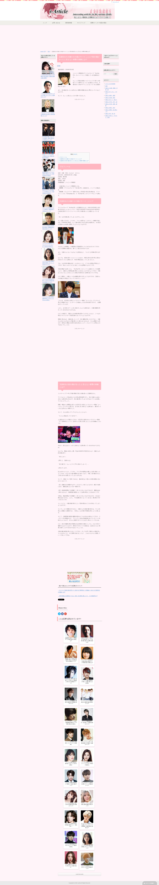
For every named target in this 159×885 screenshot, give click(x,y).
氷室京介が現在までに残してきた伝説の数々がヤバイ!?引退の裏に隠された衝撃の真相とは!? (87, 640)
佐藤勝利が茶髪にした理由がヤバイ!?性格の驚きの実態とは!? (71, 639)
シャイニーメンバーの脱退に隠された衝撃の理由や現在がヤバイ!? (87, 702)
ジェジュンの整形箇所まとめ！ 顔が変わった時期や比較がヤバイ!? (87, 722)
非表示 (75, 154)
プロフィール (63, 157)
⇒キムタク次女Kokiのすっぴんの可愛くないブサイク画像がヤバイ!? (48, 95)
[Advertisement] (79, 37)
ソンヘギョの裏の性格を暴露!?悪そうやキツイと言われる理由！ (71, 763)
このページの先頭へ (149, 883)
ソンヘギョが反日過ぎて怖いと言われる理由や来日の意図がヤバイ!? (71, 804)
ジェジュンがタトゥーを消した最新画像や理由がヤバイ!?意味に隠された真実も (71, 722)
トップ (45, 22)
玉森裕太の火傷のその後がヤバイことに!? (70, 159)
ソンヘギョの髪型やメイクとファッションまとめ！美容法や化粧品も (87, 763)
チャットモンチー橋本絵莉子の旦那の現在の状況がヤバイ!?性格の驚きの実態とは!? (87, 661)
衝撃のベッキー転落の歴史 (98, 22)
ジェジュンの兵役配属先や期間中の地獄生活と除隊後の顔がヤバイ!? (71, 702)
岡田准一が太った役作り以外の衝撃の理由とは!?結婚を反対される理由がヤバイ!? (71, 660)
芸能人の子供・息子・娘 (111, 102)
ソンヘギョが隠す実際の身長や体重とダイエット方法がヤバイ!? (87, 847)
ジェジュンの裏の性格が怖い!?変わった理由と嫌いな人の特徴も (87, 682)
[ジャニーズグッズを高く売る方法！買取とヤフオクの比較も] (79, 577)
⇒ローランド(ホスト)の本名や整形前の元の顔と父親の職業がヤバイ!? (48, 114)
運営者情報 (68, 22)
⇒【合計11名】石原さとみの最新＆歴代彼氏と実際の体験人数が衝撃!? (48, 76)
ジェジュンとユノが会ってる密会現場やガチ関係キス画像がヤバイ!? (87, 743)
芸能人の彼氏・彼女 (110, 107)
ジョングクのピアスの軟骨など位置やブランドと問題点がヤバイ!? (87, 784)
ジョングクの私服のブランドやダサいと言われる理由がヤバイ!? (87, 867)
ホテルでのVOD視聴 (110, 83)
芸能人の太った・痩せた (111, 99)
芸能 (58, 65)
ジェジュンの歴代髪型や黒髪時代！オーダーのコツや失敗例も (71, 743)
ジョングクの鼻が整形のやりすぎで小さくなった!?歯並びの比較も (71, 845)
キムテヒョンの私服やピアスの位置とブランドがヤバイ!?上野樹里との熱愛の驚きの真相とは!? (87, 825)
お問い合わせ (56, 22)
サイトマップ (81, 22)
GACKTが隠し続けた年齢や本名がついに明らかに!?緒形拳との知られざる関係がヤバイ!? (71, 681)
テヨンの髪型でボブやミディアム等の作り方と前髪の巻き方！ (71, 866)
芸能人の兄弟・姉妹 (110, 97)
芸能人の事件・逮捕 (110, 95)
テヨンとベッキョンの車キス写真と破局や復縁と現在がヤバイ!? (87, 804)
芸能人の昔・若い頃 (110, 113)
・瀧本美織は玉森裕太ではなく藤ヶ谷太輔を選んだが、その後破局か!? (77, 596)
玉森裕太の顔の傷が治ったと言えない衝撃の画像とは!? (74, 160)
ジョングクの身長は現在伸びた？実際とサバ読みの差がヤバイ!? (71, 784)
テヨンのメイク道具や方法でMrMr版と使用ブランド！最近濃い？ (71, 825)
